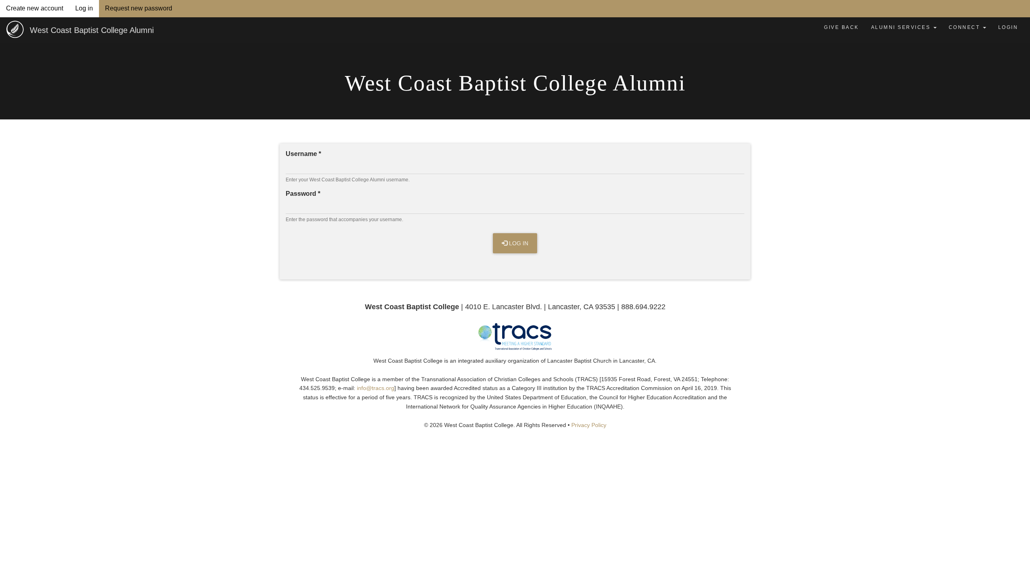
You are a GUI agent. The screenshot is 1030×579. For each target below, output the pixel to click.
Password (303, 193)
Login (1008, 27)
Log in (87, 8)
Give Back (841, 27)
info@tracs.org (375, 388)
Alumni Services (902, 27)
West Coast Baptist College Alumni (92, 30)
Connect (965, 27)
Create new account (34, 8)
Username (303, 153)
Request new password (138, 8)
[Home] (15, 29)
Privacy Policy (588, 425)
